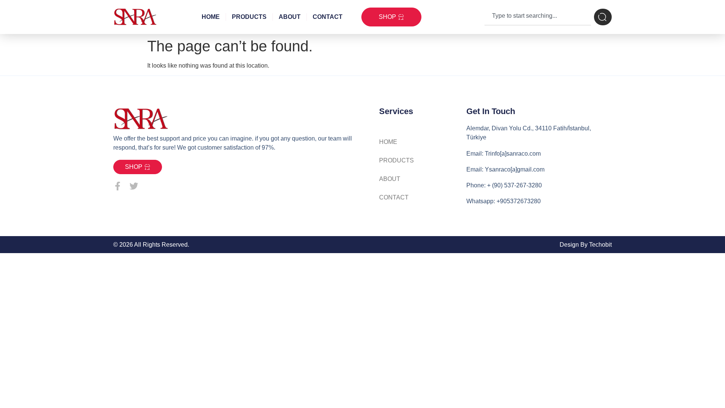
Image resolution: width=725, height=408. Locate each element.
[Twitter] (134, 186)
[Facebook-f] (117, 186)
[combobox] (537, 17)
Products (249, 17)
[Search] (603, 17)
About (290, 17)
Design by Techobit (586, 244)
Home (211, 17)
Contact (327, 17)
